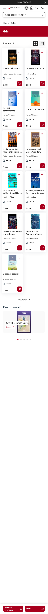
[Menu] (5, 8)
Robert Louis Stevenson (12, 74)
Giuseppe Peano (9, 238)
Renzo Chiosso (9, 115)
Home (6, 23)
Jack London (31, 74)
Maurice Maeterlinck (11, 279)
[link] (26, 8)
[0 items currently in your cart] (42, 8)
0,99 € (5, 85)
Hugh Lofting (8, 197)
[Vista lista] (42, 43)
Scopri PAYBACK (24, 2)
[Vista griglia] (35, 43)
